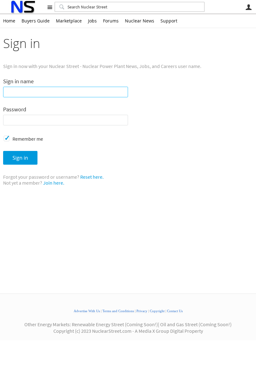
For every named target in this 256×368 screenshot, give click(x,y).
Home (9, 21)
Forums (111, 21)
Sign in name (18, 82)
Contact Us (175, 311)
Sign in (20, 157)
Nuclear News (139, 21)
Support (168, 21)
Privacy (141, 311)
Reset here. (92, 177)
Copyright (157, 311)
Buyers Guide (36, 21)
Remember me (27, 139)
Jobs (92, 21)
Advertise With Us (87, 311)
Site (49, 7)
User (248, 7)
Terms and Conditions (118, 311)
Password (14, 110)
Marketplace (69, 21)
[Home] (22, 7)
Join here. (53, 183)
